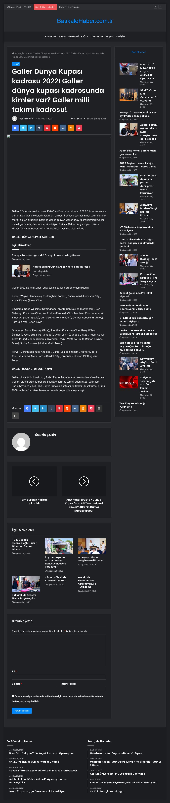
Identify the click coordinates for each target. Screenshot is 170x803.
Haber (62, 36)
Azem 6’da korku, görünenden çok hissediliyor (138, 152)
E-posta (17, 683)
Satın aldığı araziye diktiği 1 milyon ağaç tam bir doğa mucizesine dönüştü (136, 346)
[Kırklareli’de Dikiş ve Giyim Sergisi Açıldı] (26, 584)
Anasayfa (50, 36)
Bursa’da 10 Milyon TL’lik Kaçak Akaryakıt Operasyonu (147, 71)
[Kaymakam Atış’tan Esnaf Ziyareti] (129, 363)
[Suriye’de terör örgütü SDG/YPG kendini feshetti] (129, 382)
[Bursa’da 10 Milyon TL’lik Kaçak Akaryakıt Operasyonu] (129, 69)
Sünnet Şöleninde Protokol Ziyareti (55, 579)
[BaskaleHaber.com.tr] (85, 21)
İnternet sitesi (68, 683)
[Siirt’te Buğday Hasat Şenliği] (129, 260)
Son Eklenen (138, 52)
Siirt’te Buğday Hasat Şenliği (148, 259)
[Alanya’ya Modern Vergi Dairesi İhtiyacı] (92, 546)
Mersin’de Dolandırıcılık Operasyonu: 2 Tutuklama (87, 582)
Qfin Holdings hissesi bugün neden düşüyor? (136, 319)
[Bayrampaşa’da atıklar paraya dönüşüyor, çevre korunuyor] (59, 546)
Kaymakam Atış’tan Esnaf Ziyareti (148, 362)
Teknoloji (97, 36)
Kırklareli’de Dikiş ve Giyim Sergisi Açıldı (24, 596)
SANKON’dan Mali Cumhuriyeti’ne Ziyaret (148, 95)
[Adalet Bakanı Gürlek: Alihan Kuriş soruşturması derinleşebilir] (21, 271)
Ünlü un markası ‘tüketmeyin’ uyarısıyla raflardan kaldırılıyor (138, 332)
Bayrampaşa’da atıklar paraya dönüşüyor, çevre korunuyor (55, 562)
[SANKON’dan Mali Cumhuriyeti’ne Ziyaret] (129, 95)
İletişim (120, 36)
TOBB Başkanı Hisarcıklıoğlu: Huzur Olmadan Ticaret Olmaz (24, 544)
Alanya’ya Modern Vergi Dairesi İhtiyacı (90, 559)
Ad (14, 671)
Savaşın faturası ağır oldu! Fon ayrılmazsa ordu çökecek (87, 7)
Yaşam (109, 36)
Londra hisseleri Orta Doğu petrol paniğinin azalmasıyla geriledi (137, 243)
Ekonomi (73, 36)
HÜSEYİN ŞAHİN (26, 118)
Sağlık (85, 36)
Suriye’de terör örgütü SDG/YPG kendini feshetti (148, 384)
